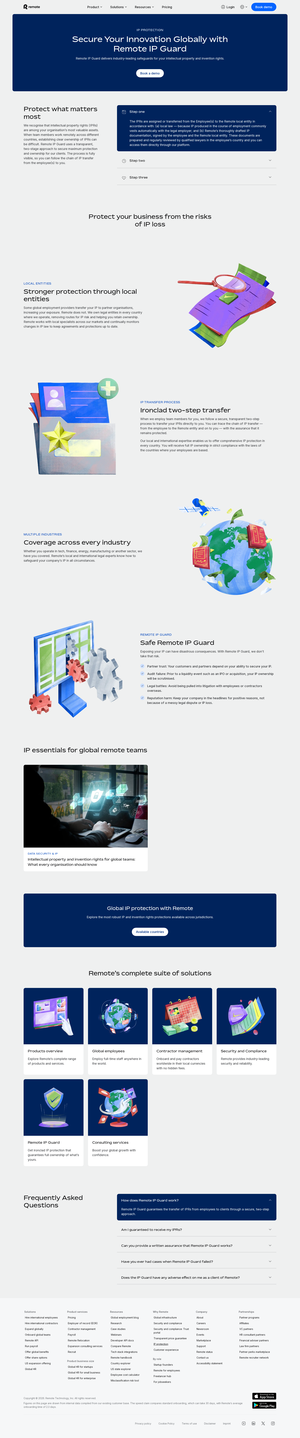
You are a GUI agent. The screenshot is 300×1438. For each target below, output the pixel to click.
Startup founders (163, 1364)
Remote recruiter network (254, 1357)
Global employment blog (125, 1317)
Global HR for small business (84, 1372)
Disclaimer (210, 1423)
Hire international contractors (41, 1323)
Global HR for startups (80, 1366)
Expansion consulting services (85, 1346)
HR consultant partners (252, 1334)
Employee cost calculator (125, 1374)
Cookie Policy (166, 1423)
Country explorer (120, 1363)
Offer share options (36, 1357)
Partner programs (249, 1317)
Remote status (205, 1351)
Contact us (203, 1357)
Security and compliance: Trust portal (171, 1330)
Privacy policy (143, 1423)
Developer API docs (122, 1340)
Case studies (118, 1328)
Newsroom (203, 1328)
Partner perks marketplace (254, 1351)
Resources (143, 7)
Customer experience (166, 1349)
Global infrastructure (165, 1317)
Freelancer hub (162, 1376)
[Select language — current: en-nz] (244, 7)
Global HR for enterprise (82, 1378)
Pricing (167, 7)
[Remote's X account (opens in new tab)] (263, 1423)
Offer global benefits (37, 1351)
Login (231, 7)
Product (93, 7)
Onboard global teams (38, 1334)
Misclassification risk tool (125, 1380)
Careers (201, 1323)
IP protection (161, 1344)
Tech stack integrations (124, 1351)
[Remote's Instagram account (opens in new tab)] (272, 1423)
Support (201, 1346)
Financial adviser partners (254, 1340)
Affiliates (244, 1323)
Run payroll (31, 1346)
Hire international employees (41, 1317)
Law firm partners (249, 1346)
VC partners (246, 1328)
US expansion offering (38, 1363)
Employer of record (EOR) (83, 1323)
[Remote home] (32, 7)
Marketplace (204, 1340)
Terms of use (189, 1423)
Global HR (30, 1369)
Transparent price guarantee (170, 1338)
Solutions (117, 7)
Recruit (72, 1351)
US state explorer (121, 1369)
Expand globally (34, 1328)
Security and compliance (168, 1323)
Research (116, 1323)
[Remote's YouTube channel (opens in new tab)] (243, 1423)
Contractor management (81, 1328)
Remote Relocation (79, 1340)
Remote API (31, 1340)
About (200, 1317)
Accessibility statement (209, 1363)
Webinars (116, 1334)
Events (200, 1334)
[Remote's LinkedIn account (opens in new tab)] (253, 1423)
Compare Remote (121, 1346)
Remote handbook (121, 1357)
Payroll (72, 1334)
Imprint (227, 1423)
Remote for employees (167, 1370)
